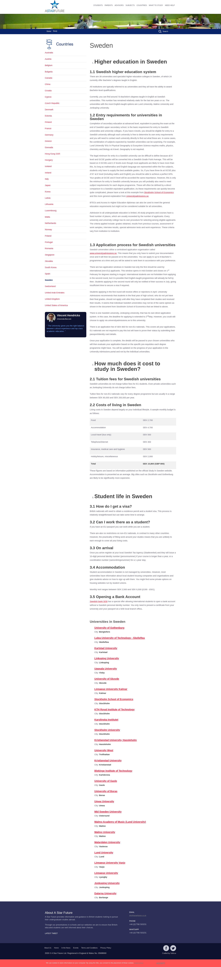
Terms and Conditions (89, 948)
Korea (47, 191)
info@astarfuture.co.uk (137, 915)
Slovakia (49, 261)
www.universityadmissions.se (103, 253)
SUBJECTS (130, 5)
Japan (48, 185)
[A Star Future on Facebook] (166, 948)
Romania (49, 248)
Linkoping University (106, 658)
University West (103, 750)
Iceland (48, 166)
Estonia (48, 116)
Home (49, 31)
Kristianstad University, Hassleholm (115, 740)
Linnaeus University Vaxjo (109, 862)
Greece (48, 141)
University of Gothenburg (109, 627)
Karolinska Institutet (106, 719)
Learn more (138, 963)
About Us (47, 948)
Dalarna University (105, 893)
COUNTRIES (142, 5)
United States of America (56, 305)
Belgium (48, 65)
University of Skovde (106, 678)
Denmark (49, 109)
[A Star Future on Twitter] (173, 948)
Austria (48, 59)
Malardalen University (107, 842)
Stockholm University (107, 729)
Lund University (103, 852)
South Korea (50, 267)
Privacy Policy (105, 948)
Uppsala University (105, 668)
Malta (47, 217)
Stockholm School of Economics (159, 192)
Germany (49, 135)
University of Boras (105, 791)
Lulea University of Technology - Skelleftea (119, 637)
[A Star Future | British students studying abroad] (62, 6)
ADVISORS (119, 5)
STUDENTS (98, 5)
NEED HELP (170, 5)
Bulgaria (48, 72)
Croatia (48, 90)
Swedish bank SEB (98, 601)
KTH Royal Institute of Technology (114, 709)
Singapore (49, 255)
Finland (48, 122)
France (48, 128)
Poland (48, 236)
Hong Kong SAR (52, 154)
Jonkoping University (107, 883)
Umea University (104, 801)
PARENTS (109, 5)
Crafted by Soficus (169, 953)
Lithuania (49, 204)
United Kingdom (52, 299)
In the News (65, 948)
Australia (49, 52)
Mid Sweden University (108, 811)
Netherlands (50, 223)
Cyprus (48, 97)
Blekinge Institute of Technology (113, 770)
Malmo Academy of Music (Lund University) (120, 821)
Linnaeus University (106, 873)
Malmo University (104, 832)
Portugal (49, 242)
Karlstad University (105, 648)
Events (76, 948)
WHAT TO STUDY (156, 5)
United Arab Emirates (54, 293)
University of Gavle (105, 781)
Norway (48, 229)
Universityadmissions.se (137, 196)
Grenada (49, 147)
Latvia (47, 198)
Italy (47, 179)
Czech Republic (52, 103)
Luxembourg (50, 210)
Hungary (49, 160)
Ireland (48, 173)
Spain (47, 274)
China (47, 84)
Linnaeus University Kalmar (110, 689)
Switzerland (50, 286)
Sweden (49, 280)
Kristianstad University (108, 760)
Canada (48, 78)
